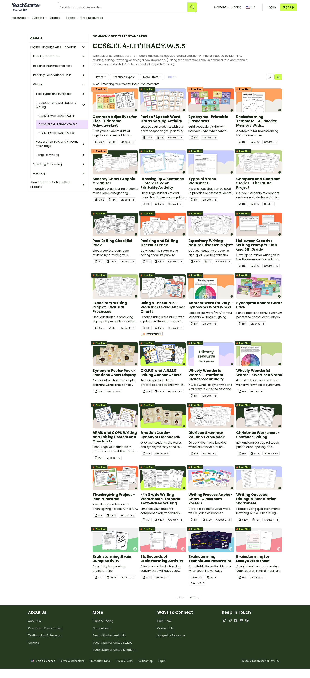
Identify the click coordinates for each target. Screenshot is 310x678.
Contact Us (165, 628)
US (253, 7)
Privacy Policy (124, 661)
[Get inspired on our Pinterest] (247, 620)
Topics (71, 18)
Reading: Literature (46, 56)
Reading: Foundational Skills (52, 75)
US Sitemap (145, 661)
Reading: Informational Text (52, 66)
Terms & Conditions (71, 661)
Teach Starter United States (112, 642)
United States (44, 661)
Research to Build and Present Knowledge (57, 143)
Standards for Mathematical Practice (50, 184)
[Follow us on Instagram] (230, 620)
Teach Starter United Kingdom (114, 650)
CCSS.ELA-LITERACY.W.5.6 (56, 133)
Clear (172, 77)
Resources (19, 18)
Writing (38, 84)
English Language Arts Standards (53, 47)
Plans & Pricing (103, 621)
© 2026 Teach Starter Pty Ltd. (260, 661)
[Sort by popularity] (278, 77)
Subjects (38, 18)
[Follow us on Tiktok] (224, 620)
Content (220, 7)
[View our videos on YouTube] (241, 620)
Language (40, 173)
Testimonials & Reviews (44, 635)
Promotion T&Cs (100, 661)
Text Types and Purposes (53, 94)
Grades (55, 18)
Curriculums (101, 628)
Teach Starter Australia (109, 635)
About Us (34, 621)
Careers (33, 642)
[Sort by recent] (270, 77)
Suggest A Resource (171, 635)
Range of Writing (47, 155)
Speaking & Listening (47, 164)
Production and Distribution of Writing (57, 105)
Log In (162, 661)
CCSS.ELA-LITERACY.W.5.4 (56, 116)
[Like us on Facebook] (235, 620)
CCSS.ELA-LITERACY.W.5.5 (57, 124)
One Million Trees (45, 628)
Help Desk (164, 621)
